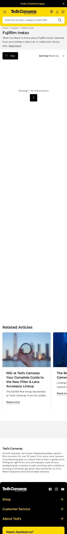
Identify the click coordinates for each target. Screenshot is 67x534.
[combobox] (33, 20)
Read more (15, 45)
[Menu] (6, 11)
